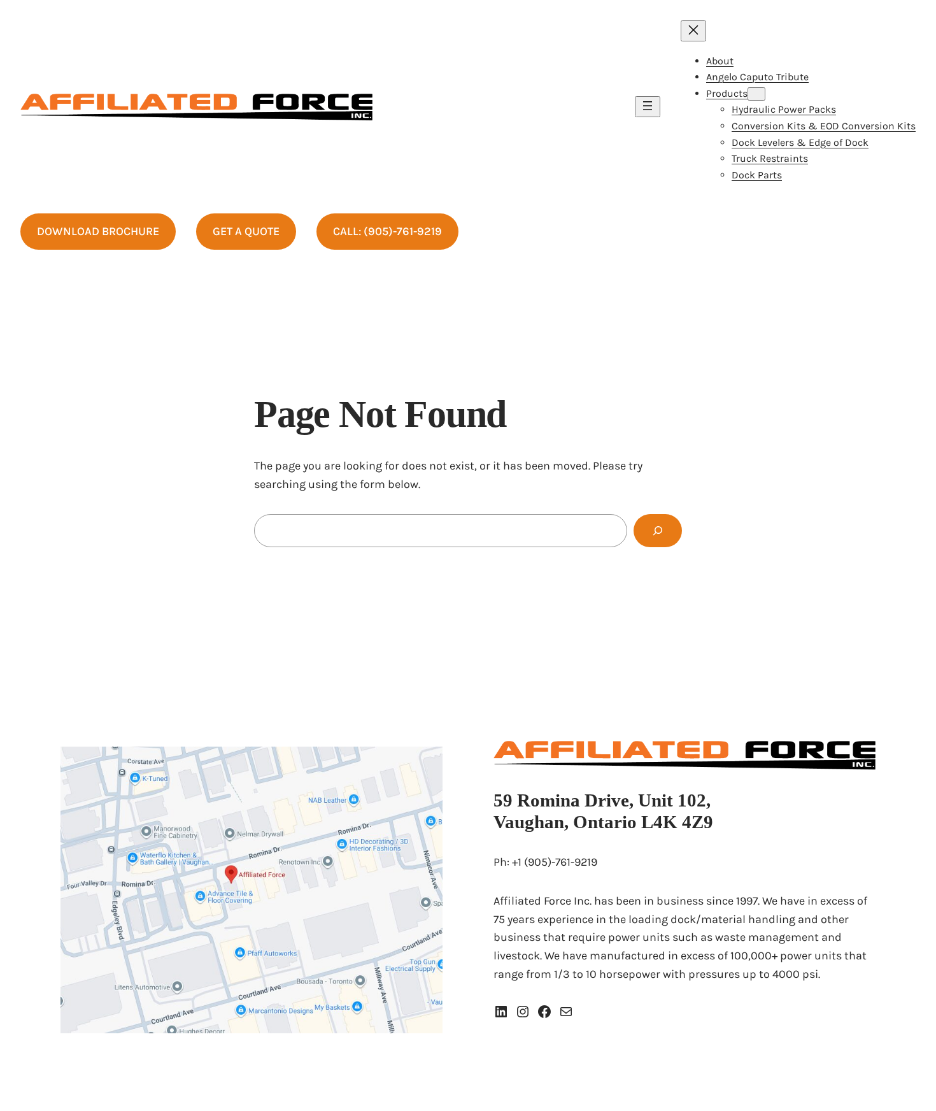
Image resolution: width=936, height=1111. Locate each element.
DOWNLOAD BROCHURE (98, 231)
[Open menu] (647, 106)
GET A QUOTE (246, 231)
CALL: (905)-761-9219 (387, 231)
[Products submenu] (756, 94)
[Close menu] (693, 30)
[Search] (658, 530)
